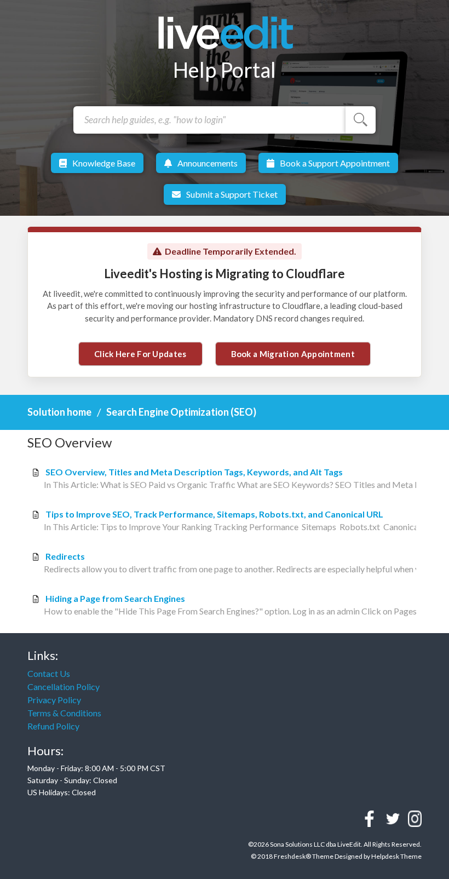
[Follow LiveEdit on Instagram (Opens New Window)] (415, 819)
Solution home (60, 412)
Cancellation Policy (63, 686)
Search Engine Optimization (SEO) (181, 412)
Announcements (207, 163)
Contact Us (48, 673)
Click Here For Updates (140, 354)
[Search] (361, 120)
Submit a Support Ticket (232, 194)
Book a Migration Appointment (293, 354)
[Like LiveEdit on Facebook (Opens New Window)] (369, 819)
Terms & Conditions (64, 713)
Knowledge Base (103, 163)
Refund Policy (53, 726)
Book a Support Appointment (335, 163)
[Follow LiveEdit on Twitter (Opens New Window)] (393, 819)
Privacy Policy (54, 699)
